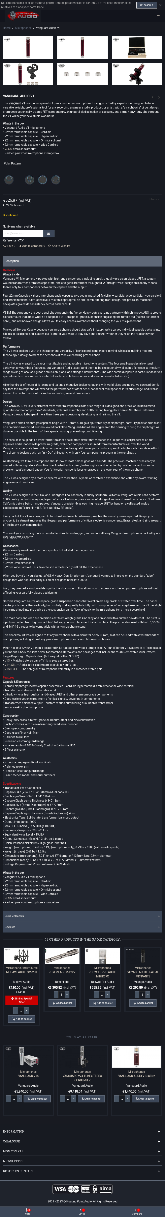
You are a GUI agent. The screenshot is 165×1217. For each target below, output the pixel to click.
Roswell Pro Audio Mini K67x (102, 974)
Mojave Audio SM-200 (21, 972)
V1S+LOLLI (11, 669)
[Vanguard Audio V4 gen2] (153, 97)
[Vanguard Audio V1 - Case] (137, 56)
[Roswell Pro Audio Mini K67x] (102, 956)
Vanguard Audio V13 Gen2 (106, 1076)
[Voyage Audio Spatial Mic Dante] (143, 956)
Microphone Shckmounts (22, 967)
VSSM (9, 149)
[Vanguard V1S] (159, 97)
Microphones (62, 967)
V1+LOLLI (10, 664)
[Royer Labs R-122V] (62, 956)
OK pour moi (147, 5)
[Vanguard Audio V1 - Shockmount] (137, 83)
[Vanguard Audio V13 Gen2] (106, 1057)
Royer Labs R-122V (62, 972)
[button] (82, 261)
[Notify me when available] (49, 233)
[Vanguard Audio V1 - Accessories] (28, 83)
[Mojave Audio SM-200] (21, 956)
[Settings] (158, 16)
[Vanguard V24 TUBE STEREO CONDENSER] (52, 1057)
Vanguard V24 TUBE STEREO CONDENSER (52, 1078)
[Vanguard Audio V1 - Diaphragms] (82, 83)
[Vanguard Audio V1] (28, 56)
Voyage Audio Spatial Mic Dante (143, 974)
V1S (7, 660)
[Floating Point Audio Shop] (23, 16)
